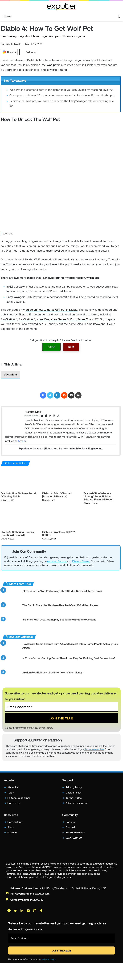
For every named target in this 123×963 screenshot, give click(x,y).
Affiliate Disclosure (77, 802)
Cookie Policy (73, 792)
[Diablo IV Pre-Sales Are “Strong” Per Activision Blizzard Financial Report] (102, 479)
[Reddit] (64, 395)
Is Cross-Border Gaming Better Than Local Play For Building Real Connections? (68, 658)
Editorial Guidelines (18, 797)
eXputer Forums (56, 561)
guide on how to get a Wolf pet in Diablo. (51, 309)
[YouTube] (28, 910)
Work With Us (74, 837)
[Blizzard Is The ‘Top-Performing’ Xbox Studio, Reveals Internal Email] (11, 595)
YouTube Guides (75, 832)
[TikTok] (41, 910)
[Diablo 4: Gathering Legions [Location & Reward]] (19, 518)
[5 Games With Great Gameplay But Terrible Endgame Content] (11, 624)
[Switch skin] (119, 16)
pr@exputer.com (39, 893)
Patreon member (94, 749)
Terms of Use (74, 797)
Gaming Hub (14, 821)
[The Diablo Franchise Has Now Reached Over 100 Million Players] (11, 609)
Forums (70, 821)
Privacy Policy (74, 787)
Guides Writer (31, 415)
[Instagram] (35, 910)
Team (10, 792)
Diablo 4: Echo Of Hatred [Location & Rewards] (57, 495)
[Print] (78, 395)
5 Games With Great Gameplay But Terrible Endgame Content (59, 619)
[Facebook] (43, 395)
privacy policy (45, 727)
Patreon (12, 832)
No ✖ (71, 346)
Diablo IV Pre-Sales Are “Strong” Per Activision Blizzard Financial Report (99, 496)
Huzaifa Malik (10, 43)
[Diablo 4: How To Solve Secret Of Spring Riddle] (19, 479)
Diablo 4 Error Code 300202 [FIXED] (58, 533)
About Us (12, 787)
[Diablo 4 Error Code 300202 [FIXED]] (60, 518)
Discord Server (81, 561)
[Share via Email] (71, 395)
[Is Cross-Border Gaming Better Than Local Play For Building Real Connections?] (11, 662)
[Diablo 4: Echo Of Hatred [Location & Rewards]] (60, 479)
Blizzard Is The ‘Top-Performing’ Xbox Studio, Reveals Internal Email (62, 590)
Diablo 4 (52, 241)
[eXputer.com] (61, 7)
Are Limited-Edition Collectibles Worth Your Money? (53, 672)
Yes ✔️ (51, 346)
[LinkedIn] (57, 395)
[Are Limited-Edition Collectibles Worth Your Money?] (11, 677)
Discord (70, 827)
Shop (10, 827)
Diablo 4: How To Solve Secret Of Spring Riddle (18, 495)
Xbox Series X (79, 319)
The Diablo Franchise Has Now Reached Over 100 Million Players (60, 605)
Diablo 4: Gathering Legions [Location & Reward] (17, 533)
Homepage (13, 802)
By (2, 43)
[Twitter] (50, 395)
